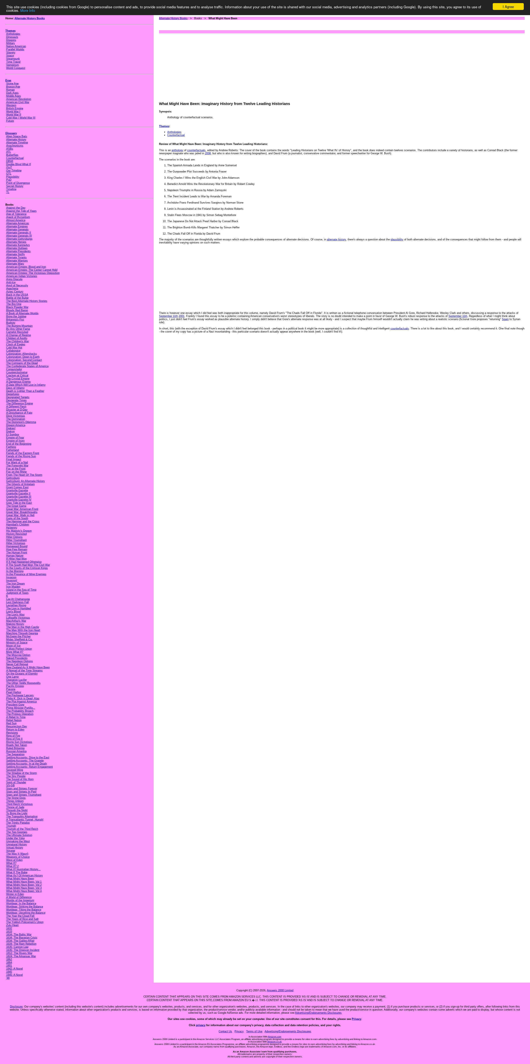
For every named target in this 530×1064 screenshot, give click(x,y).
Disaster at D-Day (17, 409)
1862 (9, 959)
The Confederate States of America (27, 366)
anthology (177, 150)
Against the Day (15, 207)
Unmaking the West (18, 841)
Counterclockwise (16, 372)
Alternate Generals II (18, 232)
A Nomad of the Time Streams (24, 670)
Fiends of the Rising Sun (21, 456)
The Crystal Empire (17, 378)
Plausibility (12, 176)
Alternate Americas (17, 223)
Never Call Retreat (17, 664)
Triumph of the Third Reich (22, 828)
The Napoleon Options (19, 661)
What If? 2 (12, 866)
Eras (8, 80)
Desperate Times (16, 400)
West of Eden (14, 860)
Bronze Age (13, 86)
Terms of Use (254, 1031)
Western (11, 105)
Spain (505, 319)
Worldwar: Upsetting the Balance (25, 912)
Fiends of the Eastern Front (22, 453)
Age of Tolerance (16, 214)
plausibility (397, 239)
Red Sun (11, 723)
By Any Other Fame (18, 328)
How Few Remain (16, 549)
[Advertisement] (283, 65)
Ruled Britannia (15, 748)
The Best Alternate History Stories (26, 300)
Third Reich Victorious (19, 804)
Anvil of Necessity (17, 285)
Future (10, 120)
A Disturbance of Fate (19, 412)
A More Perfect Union (19, 648)
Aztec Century (14, 291)
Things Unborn (15, 801)
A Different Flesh (16, 406)
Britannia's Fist (15, 319)
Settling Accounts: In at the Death (26, 763)
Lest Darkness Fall (17, 602)
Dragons (11, 40)
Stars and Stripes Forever (21, 788)
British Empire (14, 108)
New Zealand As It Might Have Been (28, 667)
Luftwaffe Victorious (18, 617)
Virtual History (14, 847)
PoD (8, 179)
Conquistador (14, 369)
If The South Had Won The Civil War (28, 564)
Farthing (11, 446)
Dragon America (15, 425)
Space (10, 55)
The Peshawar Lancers (20, 695)
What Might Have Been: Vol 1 (24, 881)
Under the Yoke (15, 838)
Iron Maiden (13, 586)
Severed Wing (14, 769)
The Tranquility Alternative (21, 816)
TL (7, 192)
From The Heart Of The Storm (24, 474)
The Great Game (16, 505)
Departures (12, 394)
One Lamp (12, 676)
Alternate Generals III (19, 235)
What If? (11, 863)
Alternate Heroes (16, 241)
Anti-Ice (11, 282)
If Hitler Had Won (16, 558)
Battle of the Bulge (17, 297)
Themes (10, 30)
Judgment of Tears (17, 592)
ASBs (9, 148)
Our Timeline (14, 170)
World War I (13, 111)
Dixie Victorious (15, 415)
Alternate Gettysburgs (19, 238)
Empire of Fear (15, 437)
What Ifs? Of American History (24, 875)
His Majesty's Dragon (19, 530)
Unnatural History (16, 844)
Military (10, 43)
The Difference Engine (19, 403)
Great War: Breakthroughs (21, 512)
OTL (8, 173)
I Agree (508, 6)
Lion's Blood (13, 611)
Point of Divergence (18, 182)
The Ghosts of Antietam (20, 484)
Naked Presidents (17, 658)
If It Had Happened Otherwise (24, 561)
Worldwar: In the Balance (21, 903)
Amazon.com (274, 1036)
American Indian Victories (21, 276)
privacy (200, 1025)
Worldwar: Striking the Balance (24, 906)
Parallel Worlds (15, 49)
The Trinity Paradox (18, 822)
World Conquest (15, 68)
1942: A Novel (14, 968)
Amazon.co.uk (274, 1041)
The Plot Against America (21, 701)
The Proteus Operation (19, 714)
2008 (208, 153)
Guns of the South (17, 518)
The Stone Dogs (16, 797)
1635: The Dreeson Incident (22, 950)
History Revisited (16, 533)
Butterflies (12, 155)
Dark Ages (12, 92)
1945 (9, 971)
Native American (16, 46)
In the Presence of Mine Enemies (26, 574)
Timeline (11, 189)
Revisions (12, 732)
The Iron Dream (15, 583)
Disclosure (16, 1006)
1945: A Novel (14, 974)
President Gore (15, 704)
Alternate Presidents (18, 251)
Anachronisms (14, 145)
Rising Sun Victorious (19, 741)
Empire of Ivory (15, 440)
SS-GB (10, 785)
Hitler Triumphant (16, 540)
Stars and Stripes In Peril (21, 791)
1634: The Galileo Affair (20, 940)
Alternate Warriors (17, 260)
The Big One (13, 304)
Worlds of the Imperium (20, 900)
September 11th (168, 316)
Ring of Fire (13, 735)
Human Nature (14, 555)
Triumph (11, 825)
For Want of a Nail (17, 462)
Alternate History (16, 139)
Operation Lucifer (16, 679)
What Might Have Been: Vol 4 (24, 891)
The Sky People (15, 776)
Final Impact (13, 459)
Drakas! (11, 428)
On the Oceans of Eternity (22, 673)
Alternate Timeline (17, 142)
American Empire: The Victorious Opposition (33, 273)
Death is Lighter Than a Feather (25, 391)
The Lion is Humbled (18, 608)
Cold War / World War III (20, 117)
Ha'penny (11, 527)
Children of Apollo (16, 338)
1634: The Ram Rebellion (21, 943)
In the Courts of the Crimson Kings (27, 568)
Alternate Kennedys (18, 245)
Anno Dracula (14, 279)
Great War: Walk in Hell (20, 515)
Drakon (10, 431)
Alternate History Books (29, 18)
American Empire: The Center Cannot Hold (31, 269)
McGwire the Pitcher (18, 636)
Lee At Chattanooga (18, 599)
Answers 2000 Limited (280, 990)
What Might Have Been (20, 878)
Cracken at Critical (17, 375)
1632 (9, 928)
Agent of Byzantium (18, 217)
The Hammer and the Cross (22, 521)
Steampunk (13, 58)
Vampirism (12, 64)
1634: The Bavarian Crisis (21, 937)
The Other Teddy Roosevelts (23, 682)
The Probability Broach (20, 710)
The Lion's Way (15, 614)
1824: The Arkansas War (21, 956)
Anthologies (13, 33)
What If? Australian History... (23, 869)
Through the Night (17, 810)
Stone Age (12, 83)
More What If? (14, 651)
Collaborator (13, 350)
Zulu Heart (12, 925)
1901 (9, 965)
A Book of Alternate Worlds (22, 313)
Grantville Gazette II (18, 493)
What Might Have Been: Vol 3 (24, 887)
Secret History (14, 186)
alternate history (336, 239)
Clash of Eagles (15, 344)
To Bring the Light (16, 813)
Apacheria (12, 288)
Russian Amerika (16, 751)
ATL (8, 151)
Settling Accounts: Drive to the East (27, 757)
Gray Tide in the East (19, 502)
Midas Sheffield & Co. (19, 639)
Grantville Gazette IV (18, 499)
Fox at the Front (15, 468)
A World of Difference (19, 897)
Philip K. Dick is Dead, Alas (22, 698)
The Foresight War (17, 465)
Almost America (15, 220)
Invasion (11, 577)
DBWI (9, 161)
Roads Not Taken (16, 745)
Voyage (10, 850)
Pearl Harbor (13, 692)
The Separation (15, 754)
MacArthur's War (16, 620)
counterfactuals (196, 150)
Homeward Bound (16, 546)
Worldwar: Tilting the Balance (23, 909)
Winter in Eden (15, 894)
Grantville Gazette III (18, 496)
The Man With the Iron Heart (23, 630)
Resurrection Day (16, 726)
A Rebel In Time (15, 717)
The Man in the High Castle (22, 627)
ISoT (9, 167)
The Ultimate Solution (19, 835)
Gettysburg (12, 478)
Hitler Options (14, 537)
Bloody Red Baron (17, 310)
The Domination (15, 419)
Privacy (356, 1019)
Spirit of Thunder (16, 782)
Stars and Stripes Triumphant (23, 794)
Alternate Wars (15, 263)
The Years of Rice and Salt (22, 919)
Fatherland (12, 450)
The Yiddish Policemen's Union (24, 922)
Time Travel (13, 61)
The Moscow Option (18, 655)
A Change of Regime (18, 335)
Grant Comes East (17, 487)
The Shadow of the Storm (21, 773)
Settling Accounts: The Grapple (25, 760)
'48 (8, 978)
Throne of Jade (15, 807)
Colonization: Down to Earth (23, 356)
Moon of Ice (13, 645)
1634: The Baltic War (18, 934)
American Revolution (18, 99)
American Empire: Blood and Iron (26, 266)
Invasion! (11, 580)
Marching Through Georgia (22, 633)
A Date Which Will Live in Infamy (26, 384)
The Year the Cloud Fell (20, 915)
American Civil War (17, 102)
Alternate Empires (17, 226)
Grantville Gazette (17, 490)
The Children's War (17, 341)
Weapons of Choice (18, 856)
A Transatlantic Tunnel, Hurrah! (24, 819)
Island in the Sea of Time (21, 589)
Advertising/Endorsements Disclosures (318, 1012)
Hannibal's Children (17, 524)
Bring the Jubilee (16, 316)
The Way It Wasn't (17, 853)
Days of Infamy (15, 387)
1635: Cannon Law (17, 946)
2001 (181, 316)
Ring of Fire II (14, 738)
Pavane (10, 689)
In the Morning (14, 571)
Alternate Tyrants (16, 257)
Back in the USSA (17, 294)
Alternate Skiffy (15, 254)
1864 (9, 962)
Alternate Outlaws (17, 248)
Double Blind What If (18, 164)
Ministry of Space (16, 642)
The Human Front (16, 552)
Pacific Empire (15, 686)
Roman (10, 89)
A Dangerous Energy (18, 381)
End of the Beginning (18, 443)
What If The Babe (16, 872)
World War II (13, 114)
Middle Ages (13, 96)
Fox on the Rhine (16, 471)
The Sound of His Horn (20, 779)
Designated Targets (17, 397)
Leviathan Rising (16, 605)
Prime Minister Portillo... (20, 707)
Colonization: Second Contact (24, 359)
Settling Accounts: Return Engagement (29, 766)
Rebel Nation (14, 720)
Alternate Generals (17, 229)
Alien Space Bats (16, 136)
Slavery (10, 52)
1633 (9, 931)
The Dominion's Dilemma (21, 422)
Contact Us (225, 1031)
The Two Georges (16, 832)
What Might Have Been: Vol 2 (24, 884)
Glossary (11, 133)
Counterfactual (15, 158)
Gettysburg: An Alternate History (25, 481)
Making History (15, 623)
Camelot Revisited (17, 332)
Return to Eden (15, 729)
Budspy (10, 322)
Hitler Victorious (15, 543)
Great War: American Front (22, 509)
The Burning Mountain (19, 325)
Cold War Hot (14, 347)
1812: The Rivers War (19, 953)
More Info (27, 10)
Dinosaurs (12, 37)
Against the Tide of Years (21, 210)
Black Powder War (17, 307)
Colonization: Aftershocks (21, 353)
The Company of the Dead (22, 363)
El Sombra (12, 434)
